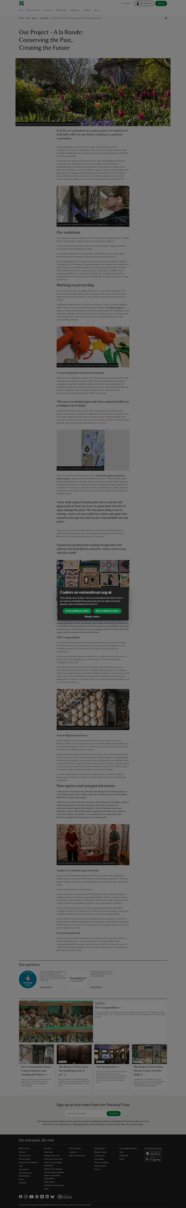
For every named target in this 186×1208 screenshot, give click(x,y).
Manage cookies (92, 616)
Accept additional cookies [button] (77, 611)
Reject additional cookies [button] (107, 611)
